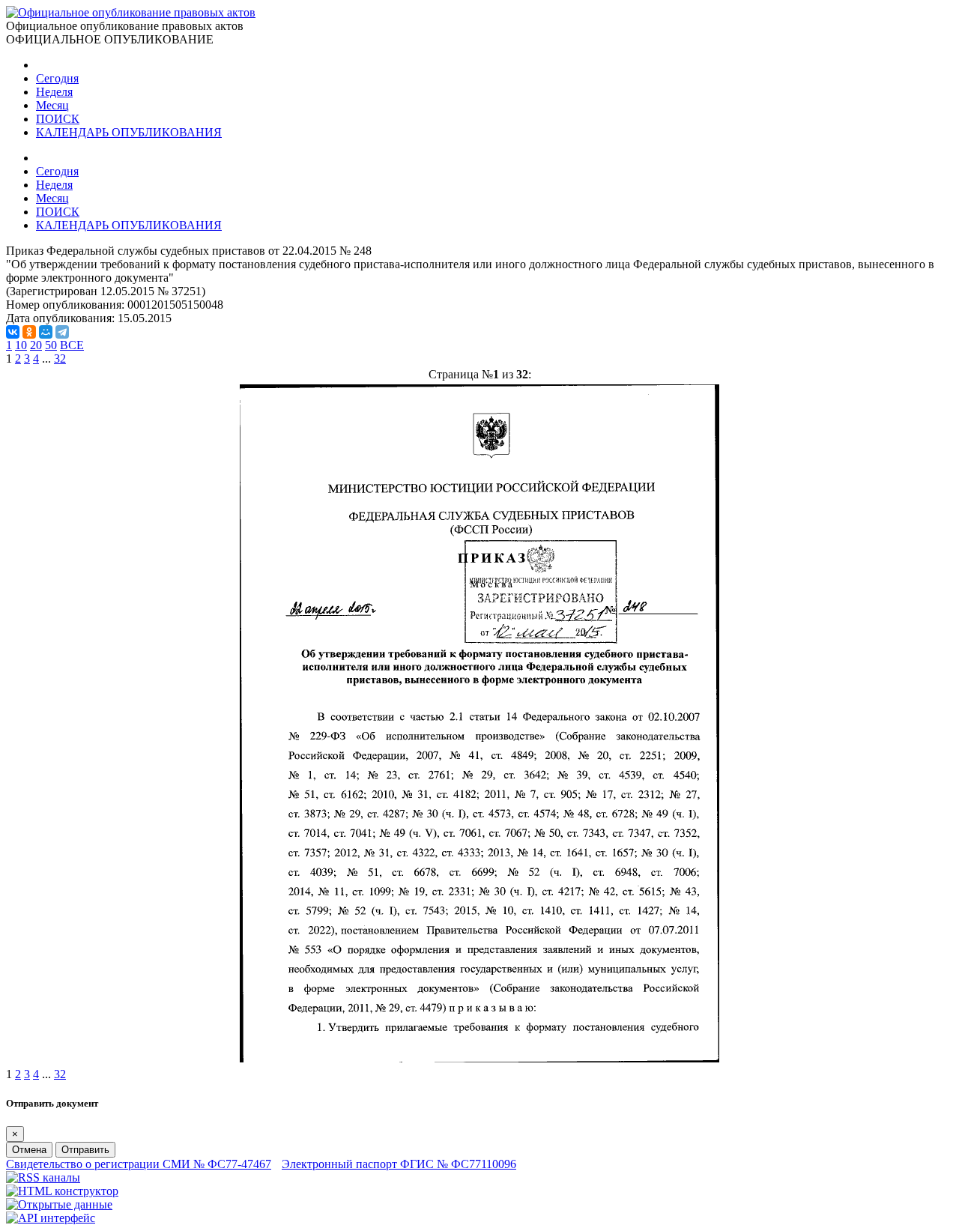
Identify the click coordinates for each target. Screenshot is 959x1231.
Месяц (52, 105)
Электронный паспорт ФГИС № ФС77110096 (399, 1164)
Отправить (85, 1149)
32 (60, 358)
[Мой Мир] (45, 332)
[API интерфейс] (50, 1218)
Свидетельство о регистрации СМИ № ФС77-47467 (138, 1164)
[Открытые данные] (59, 1204)
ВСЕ (72, 345)
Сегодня (57, 78)
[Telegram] (62, 332)
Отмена (29, 1149)
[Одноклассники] (29, 332)
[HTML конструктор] (62, 1191)
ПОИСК (57, 118)
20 (36, 345)
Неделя (54, 91)
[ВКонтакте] (12, 332)
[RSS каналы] (43, 1177)
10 (21, 345)
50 (51, 345)
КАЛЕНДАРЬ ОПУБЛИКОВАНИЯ (129, 132)
